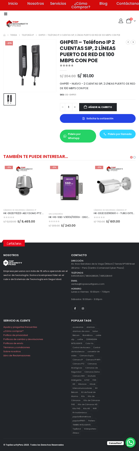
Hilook (92, 384)
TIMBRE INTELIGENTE (82, 424)
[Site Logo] (17, 24)
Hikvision (82, 384)
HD (74, 384)
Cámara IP (78, 359)
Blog (103, 3)
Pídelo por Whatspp (74, 136)
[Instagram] (83, 308)
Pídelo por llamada (120, 134)
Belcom (76, 335)
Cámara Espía (87, 355)
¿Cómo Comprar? (80, 5)
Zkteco (76, 433)
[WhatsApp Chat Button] (130, 442)
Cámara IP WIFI (93, 359)
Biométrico (88, 335)
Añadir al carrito (100, 107)
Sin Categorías (56, 214)
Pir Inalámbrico (80, 412)
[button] (131, 157)
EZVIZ (87, 380)
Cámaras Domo (92, 371)
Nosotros (35, 3)
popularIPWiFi (79, 420)
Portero (91, 420)
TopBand (77, 428)
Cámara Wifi (79, 376)
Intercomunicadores (82, 388)
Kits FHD (76, 408)
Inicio (13, 3)
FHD (94, 380)
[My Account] (120, 21)
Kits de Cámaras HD (87, 404)
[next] (133, 42)
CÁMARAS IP (31, 210)
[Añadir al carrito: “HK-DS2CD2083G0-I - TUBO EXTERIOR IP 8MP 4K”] (130, 170)
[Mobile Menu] (5, 14)
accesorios (78, 327)
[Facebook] (75, 308)
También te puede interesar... (35, 156)
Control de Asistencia (85, 349)
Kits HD (86, 408)
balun (95, 331)
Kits (83, 396)
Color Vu (89, 343)
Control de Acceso (81, 347)
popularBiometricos (82, 416)
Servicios (58, 3)
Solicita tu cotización (99, 118)
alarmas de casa (81, 331)
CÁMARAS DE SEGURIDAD (14, 210)
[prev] (128, 42)
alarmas (90, 327)
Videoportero (90, 428)
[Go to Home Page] (4, 35)
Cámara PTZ (78, 363)
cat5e (80, 339)
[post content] (24, 185)
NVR (95, 408)
